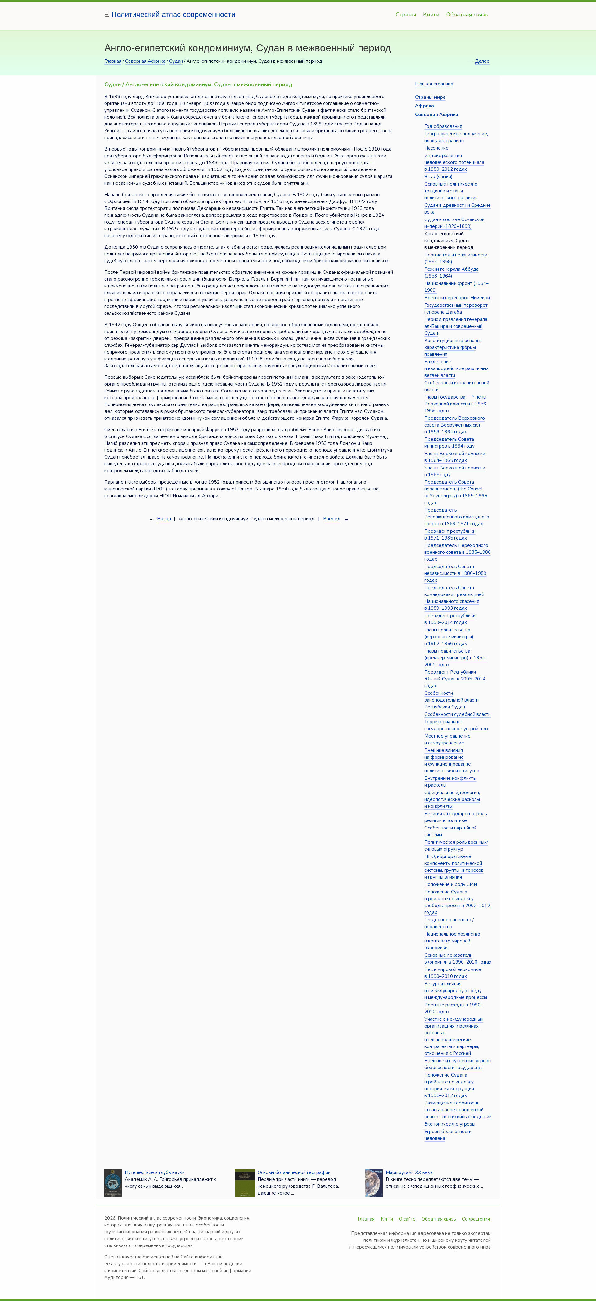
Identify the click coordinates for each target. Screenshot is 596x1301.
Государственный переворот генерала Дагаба (456, 308)
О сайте (407, 1219)
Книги (431, 14)
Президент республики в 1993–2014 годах (450, 619)
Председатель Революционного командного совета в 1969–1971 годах (456, 517)
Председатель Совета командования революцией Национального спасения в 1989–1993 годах (454, 598)
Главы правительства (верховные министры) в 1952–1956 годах (448, 637)
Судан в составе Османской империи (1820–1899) (454, 222)
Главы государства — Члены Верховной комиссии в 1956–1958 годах (456, 404)
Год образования (443, 126)
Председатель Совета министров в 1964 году (449, 442)
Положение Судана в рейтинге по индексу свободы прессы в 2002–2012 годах (457, 902)
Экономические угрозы (449, 1124)
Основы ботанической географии (294, 1172)
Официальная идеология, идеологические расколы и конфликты (452, 799)
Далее (482, 61)
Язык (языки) (438, 177)
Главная (112, 61)
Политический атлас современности (173, 14)
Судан (176, 61)
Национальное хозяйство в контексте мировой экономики (452, 941)
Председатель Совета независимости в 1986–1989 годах (455, 573)
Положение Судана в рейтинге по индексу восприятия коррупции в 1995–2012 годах (449, 1085)
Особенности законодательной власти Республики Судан (451, 700)
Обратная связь (467, 14)
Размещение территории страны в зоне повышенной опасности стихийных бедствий (458, 1110)
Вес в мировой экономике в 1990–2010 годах (452, 972)
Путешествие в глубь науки (155, 1172)
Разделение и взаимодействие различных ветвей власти (456, 368)
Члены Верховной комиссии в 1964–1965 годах (454, 456)
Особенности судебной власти (457, 714)
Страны (406, 14)
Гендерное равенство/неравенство (449, 923)
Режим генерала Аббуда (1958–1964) (451, 272)
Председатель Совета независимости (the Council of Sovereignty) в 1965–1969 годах (455, 492)
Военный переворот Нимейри (457, 298)
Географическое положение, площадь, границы (456, 137)
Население (436, 148)
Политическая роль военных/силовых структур (456, 845)
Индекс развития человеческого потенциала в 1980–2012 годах (454, 162)
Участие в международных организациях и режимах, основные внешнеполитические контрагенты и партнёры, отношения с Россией (453, 1036)
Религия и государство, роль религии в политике (455, 817)
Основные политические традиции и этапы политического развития (451, 191)
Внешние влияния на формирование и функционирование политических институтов (451, 760)
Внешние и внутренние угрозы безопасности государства (457, 1064)
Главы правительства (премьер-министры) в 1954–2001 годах (455, 658)
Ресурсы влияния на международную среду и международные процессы (455, 991)
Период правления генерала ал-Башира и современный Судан (455, 326)
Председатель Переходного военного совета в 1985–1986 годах (457, 552)
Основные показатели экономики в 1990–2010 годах (457, 958)
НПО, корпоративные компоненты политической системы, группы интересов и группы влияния (454, 866)
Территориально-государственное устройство (456, 725)
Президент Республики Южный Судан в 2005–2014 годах (454, 679)
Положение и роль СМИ (450, 884)
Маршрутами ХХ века (409, 1172)
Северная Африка (145, 61)
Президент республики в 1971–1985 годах (450, 534)
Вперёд (332, 519)
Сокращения (476, 1219)
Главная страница (434, 84)
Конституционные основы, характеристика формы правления (452, 347)
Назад (164, 519)
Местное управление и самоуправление (447, 739)
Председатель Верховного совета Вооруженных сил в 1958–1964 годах (454, 425)
